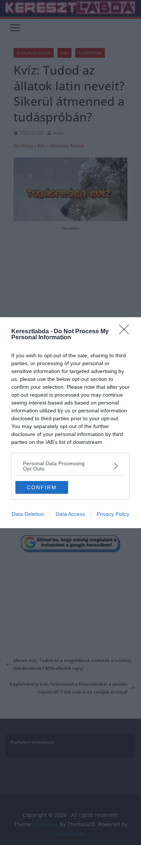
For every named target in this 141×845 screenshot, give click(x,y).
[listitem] (70, 466)
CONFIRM (42, 487)
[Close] (126, 332)
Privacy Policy (113, 514)
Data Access (70, 514)
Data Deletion (28, 514)
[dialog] (70, 422)
